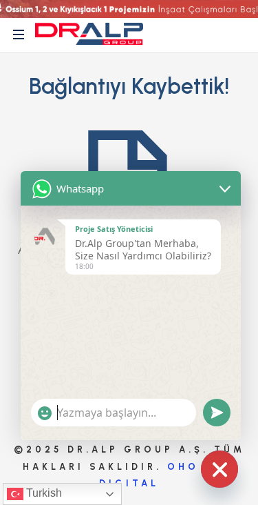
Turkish (42, 493)
